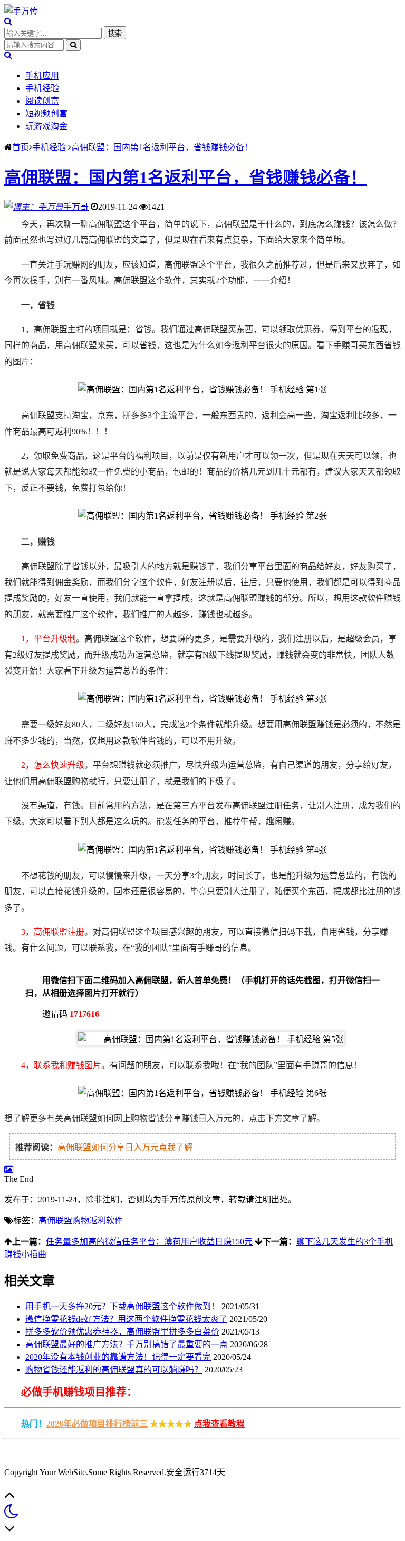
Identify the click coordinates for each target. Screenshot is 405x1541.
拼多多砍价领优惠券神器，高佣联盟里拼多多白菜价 (122, 1331)
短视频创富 (46, 113)
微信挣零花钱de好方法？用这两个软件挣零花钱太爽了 (126, 1319)
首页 (20, 147)
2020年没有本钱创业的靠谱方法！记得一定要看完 (118, 1356)
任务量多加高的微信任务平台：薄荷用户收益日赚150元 (149, 1241)
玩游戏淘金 (46, 126)
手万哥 (76, 206)
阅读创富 (42, 100)
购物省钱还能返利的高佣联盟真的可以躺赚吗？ (113, 1369)
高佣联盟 (55, 1220)
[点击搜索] (8, 21)
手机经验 (42, 88)
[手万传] (21, 11)
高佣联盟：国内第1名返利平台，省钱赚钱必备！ (162, 147)
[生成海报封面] (8, 1169)
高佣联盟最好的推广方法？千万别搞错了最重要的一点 (126, 1344)
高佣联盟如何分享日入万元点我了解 (124, 1147)
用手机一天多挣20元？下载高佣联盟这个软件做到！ (122, 1306)
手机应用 (42, 75)
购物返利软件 (97, 1220)
